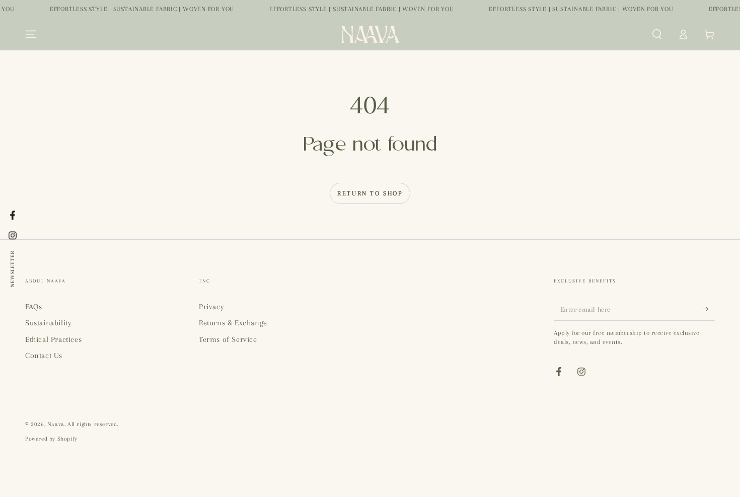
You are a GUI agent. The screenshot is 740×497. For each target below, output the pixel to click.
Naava (55, 424)
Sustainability (48, 322)
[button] (657, 34)
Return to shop (369, 193)
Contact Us (43, 355)
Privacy (211, 306)
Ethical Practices (53, 339)
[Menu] (31, 34)
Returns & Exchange (233, 322)
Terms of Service (228, 339)
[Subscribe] (709, 309)
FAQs (33, 306)
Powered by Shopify (51, 439)
